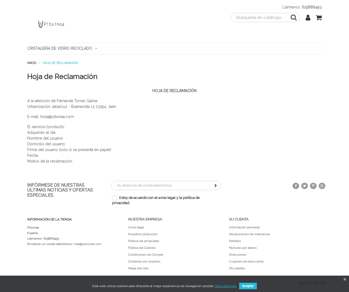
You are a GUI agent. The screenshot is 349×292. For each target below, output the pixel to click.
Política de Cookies (142, 248)
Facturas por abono (243, 248)
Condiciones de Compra (145, 254)
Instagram (322, 186)
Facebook (296, 186)
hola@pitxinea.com (87, 244)
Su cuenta (239, 219)
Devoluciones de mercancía (249, 234)
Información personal (244, 227)
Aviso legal (136, 227)
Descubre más (225, 286)
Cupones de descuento (246, 261)
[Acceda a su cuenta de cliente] (308, 18)
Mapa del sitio (138, 268)
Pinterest (313, 186)
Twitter (304, 186)
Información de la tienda (49, 219)
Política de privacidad (143, 241)
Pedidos (235, 241)
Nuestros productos (142, 234)
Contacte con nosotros (144, 261)
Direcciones (237, 254)
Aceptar (248, 286)
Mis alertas (237, 268)
